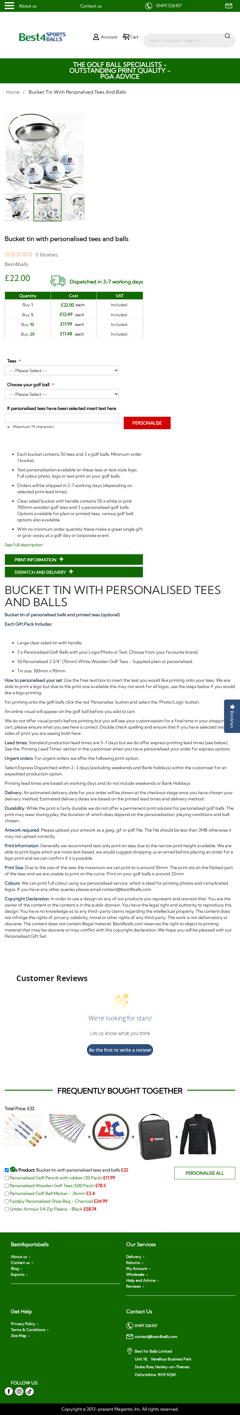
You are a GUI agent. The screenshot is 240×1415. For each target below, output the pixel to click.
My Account (137, 1268)
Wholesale (135, 1274)
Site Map (19, 1336)
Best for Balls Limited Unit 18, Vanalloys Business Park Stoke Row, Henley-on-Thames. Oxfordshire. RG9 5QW (163, 1363)
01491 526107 (169, 5)
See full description (23, 545)
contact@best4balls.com (156, 1336)
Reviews (133, 1286)
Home (13, 92)
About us (28, 6)
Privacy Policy (23, 1324)
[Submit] (227, 36)
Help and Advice (141, 1280)
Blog (15, 1268)
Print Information (36, 559)
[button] (19, 207)
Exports (17, 1274)
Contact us (91, 6)
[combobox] (189, 37)
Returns (133, 1262)
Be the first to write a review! (120, 1050)
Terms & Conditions (28, 1330)
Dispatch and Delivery (41, 572)
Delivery (133, 1257)
